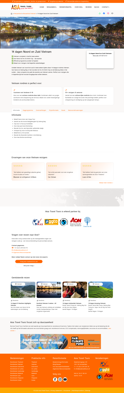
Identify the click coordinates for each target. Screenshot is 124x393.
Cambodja (34, 371)
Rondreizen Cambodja (17, 371)
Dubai (33, 380)
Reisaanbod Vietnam (29, 13)
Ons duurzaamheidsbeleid (61, 366)
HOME (42, 7)
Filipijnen (34, 378)
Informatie (16, 110)
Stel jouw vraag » (29, 265)
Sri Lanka (34, 369)
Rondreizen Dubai (15, 380)
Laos (32, 375)
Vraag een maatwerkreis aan (29, 261)
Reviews (89, 7)
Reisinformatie (65, 7)
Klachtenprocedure (78, 390)
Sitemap (87, 390)
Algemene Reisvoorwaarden (22, 252)
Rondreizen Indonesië (17, 366)
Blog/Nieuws (57, 364)
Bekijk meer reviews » (106, 183)
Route (63, 110)
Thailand (34, 362)
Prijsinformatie (53, 110)
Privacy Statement (56, 390)
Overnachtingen (41, 110)
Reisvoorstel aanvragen (75, 110)
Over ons (78, 7)
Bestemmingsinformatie (60, 362)
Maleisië (34, 373)
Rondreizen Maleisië (16, 373)
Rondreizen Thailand (16, 362)
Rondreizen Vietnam (16, 364)
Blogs (96, 7)
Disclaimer (67, 390)
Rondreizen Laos (15, 375)
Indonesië (34, 366)
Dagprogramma (28, 110)
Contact (105, 7)
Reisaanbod (51, 7)
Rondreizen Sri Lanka (16, 369)
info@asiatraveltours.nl (20, 250)
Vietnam (34, 364)
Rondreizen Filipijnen (16, 378)
